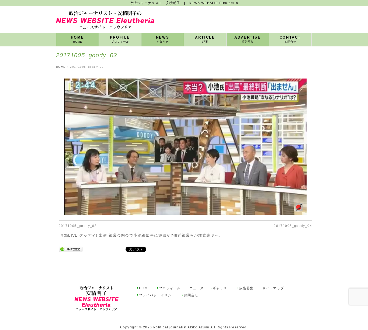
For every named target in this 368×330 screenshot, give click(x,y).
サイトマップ (273, 288)
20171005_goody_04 (293, 226)
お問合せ (191, 295)
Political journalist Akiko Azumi (181, 327)
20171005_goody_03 (78, 226)
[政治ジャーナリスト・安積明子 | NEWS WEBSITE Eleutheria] (105, 22)
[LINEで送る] (70, 249)
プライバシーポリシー (157, 295)
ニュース (196, 288)
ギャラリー (222, 288)
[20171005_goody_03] (185, 147)
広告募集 (246, 288)
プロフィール (169, 288)
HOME (144, 288)
